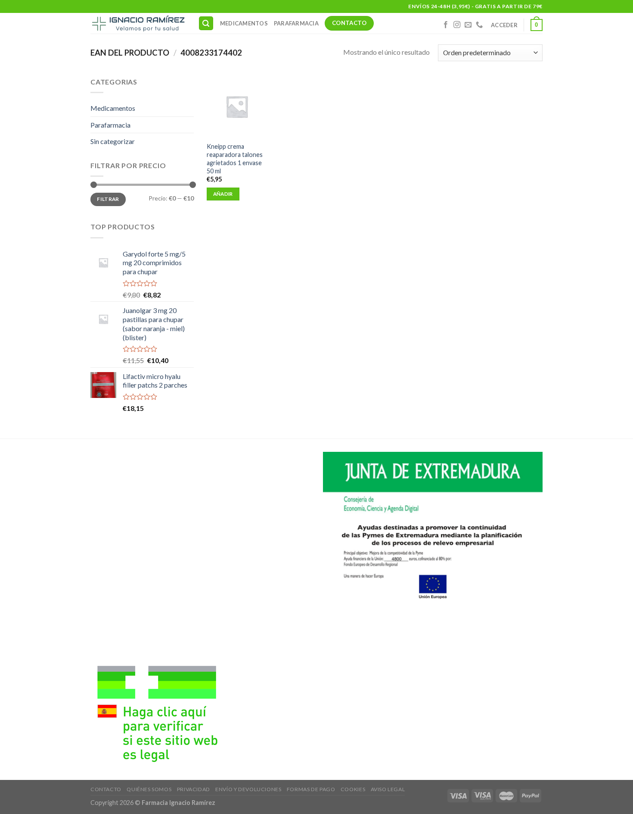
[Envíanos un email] (468, 25)
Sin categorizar (112, 141)
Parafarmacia (296, 23)
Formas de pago (311, 789)
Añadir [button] (223, 194)
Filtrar (108, 199)
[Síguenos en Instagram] (456, 25)
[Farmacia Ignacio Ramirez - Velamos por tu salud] (137, 23)
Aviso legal (388, 789)
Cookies (353, 789)
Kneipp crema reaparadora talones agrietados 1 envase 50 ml (235, 158)
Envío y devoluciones (248, 789)
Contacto (105, 789)
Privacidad (193, 789)
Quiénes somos (149, 789)
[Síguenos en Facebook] (445, 25)
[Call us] (479, 25)
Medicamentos (244, 23)
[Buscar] (206, 23)
